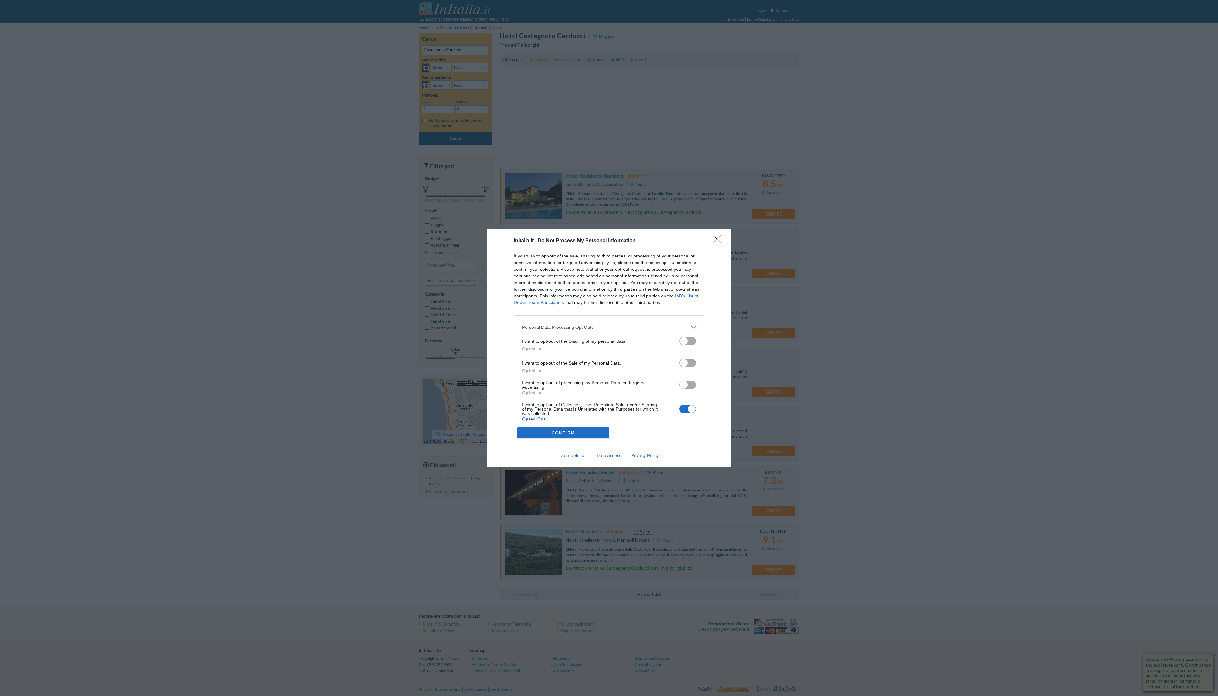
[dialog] (609, 348)
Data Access (609, 455)
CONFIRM (563, 433)
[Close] (719, 241)
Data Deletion (573, 455)
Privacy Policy (645, 455)
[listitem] (609, 327)
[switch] (687, 341)
